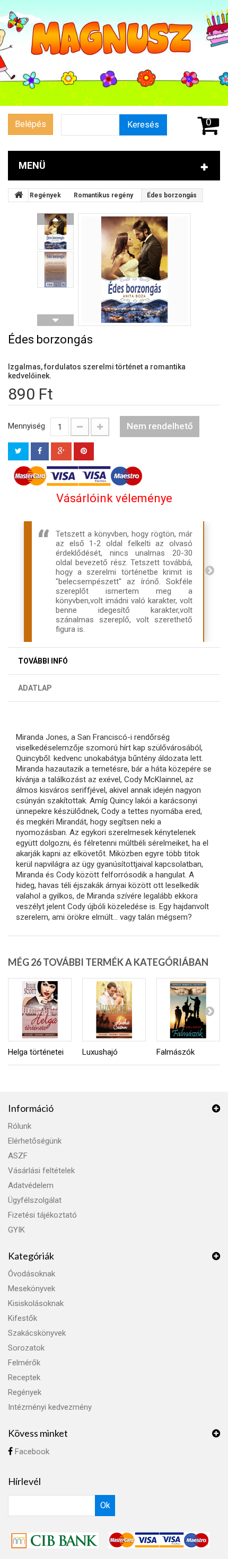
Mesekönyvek (31, 1288)
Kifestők (22, 1318)
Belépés (30, 124)
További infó (43, 661)
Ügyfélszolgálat (35, 1200)
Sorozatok (26, 1348)
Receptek (24, 1377)
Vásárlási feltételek (41, 1170)
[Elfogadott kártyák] (159, 1540)
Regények (45, 195)
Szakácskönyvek (37, 1333)
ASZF (18, 1156)
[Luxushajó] (114, 1009)
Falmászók (175, 1052)
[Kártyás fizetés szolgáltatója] (56, 1540)
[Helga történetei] (40, 1009)
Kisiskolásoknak (36, 1303)
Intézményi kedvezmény (50, 1407)
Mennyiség (26, 426)
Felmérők (24, 1362)
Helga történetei (36, 1052)
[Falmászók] (188, 1009)
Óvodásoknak (31, 1274)
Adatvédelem (31, 1185)
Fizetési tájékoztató (42, 1215)
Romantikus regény (103, 195)
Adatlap (35, 688)
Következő (55, 320)
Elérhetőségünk (35, 1141)
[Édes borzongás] (134, 269)
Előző (55, 219)
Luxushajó (100, 1052)
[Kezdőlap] (18, 195)
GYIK (16, 1230)
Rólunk (19, 1126)
